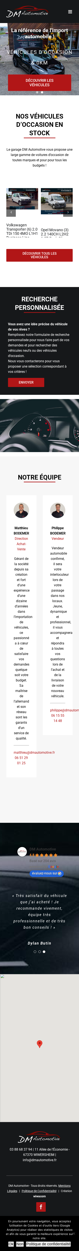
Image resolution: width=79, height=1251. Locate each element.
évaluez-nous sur (44, 873)
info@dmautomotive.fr (39, 1160)
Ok (11, 1244)
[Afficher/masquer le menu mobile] (70, 12)
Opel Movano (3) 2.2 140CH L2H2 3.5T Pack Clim (54, 234)
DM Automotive (42, 849)
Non (19, 1244)
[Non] (74, 1233)
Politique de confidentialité (48, 1244)
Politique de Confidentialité (39, 1191)
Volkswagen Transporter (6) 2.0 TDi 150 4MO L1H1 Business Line (22, 231)
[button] (11, 212)
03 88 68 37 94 (21, 1149)
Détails (24, 199)
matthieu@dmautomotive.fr (34, 753)
